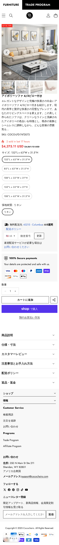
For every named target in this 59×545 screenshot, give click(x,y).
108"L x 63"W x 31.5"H (17, 196)
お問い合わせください (16, 247)
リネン (7, 211)
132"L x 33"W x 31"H (16, 187)
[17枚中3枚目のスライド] (36, 87)
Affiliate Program (12, 446)
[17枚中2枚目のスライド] (22, 87)
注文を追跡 (9, 420)
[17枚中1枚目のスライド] (8, 87)
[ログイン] (48, 15)
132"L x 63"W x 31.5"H (17, 159)
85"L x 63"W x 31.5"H (16, 168)
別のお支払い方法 (29, 317)
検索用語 (8, 414)
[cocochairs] (29, 15)
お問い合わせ (10, 426)
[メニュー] (3, 15)
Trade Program (11, 440)
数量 (4, 284)
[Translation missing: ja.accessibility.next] (52, 52)
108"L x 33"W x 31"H (16, 177)
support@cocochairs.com (35, 476)
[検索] (10, 15)
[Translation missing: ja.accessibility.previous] (6, 52)
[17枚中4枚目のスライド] (50, 87)
